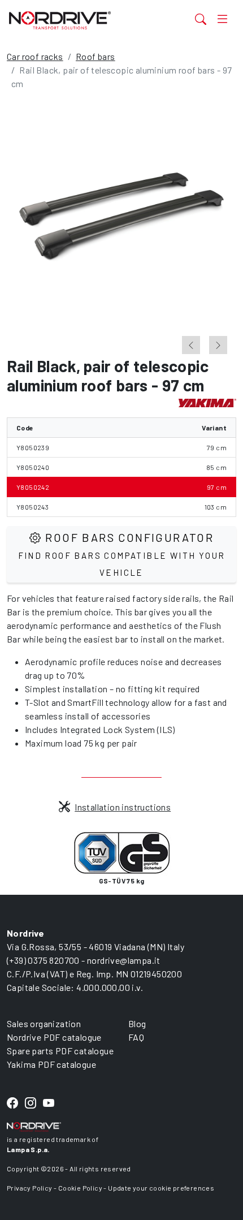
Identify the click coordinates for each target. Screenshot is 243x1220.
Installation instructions (123, 806)
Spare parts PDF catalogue (60, 1050)
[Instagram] (30, 1103)
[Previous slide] (191, 345)
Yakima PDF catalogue (51, 1064)
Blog (137, 1023)
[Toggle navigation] (222, 19)
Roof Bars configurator (121, 554)
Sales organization (44, 1023)
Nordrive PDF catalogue (54, 1037)
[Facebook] (12, 1103)
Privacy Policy (30, 1188)
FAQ (136, 1037)
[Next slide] (218, 345)
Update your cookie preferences (161, 1188)
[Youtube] (48, 1103)
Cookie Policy (80, 1188)
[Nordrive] (82, 20)
